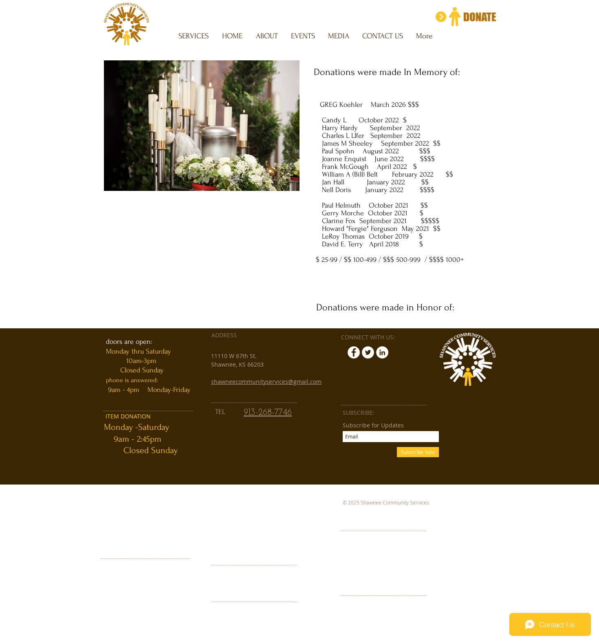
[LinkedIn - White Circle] (382, 352)
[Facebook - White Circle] (354, 352)
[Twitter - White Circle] (368, 352)
